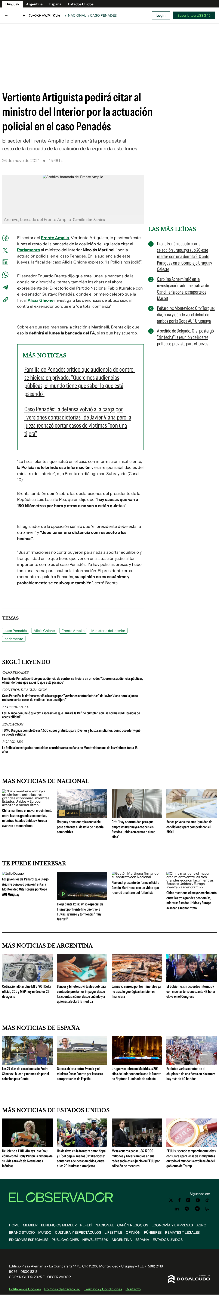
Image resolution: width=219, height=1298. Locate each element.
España (55, 4)
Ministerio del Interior (108, 630)
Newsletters (95, 1240)
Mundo (45, 1232)
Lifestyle (113, 1232)
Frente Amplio (55, 237)
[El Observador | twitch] (207, 1208)
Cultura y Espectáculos (78, 1232)
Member (30, 1225)
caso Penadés (15, 630)
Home (14, 1225)
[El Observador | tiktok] (207, 1200)
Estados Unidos (80, 4)
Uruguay (12, 4)
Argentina (34, 4)
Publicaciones (65, 1240)
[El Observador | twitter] (171, 1200)
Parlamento (28, 249)
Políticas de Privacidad (62, 1289)
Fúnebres (153, 1232)
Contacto (133, 1289)
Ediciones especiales (28, 1240)
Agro (201, 1225)
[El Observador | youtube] (198, 1200)
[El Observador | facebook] (179, 1200)
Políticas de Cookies (25, 1289)
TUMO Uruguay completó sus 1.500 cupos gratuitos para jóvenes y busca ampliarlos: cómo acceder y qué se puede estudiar (71, 732)
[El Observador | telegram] (197, 1208)
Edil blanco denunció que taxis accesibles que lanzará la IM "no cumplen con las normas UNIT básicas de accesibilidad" (71, 715)
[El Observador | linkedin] (176, 1208)
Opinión (133, 1232)
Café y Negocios (132, 1225)
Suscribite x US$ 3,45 (194, 15)
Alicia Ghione (40, 300)
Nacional (77, 15)
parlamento (13, 639)
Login (161, 15)
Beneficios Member (59, 1225)
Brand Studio (22, 1232)
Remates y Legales (182, 1232)
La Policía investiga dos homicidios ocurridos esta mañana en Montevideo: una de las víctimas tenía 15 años (70, 749)
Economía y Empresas (172, 1225)
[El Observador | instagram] (188, 1200)
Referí (86, 1225)
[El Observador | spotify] (186, 1208)
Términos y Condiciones (103, 1289)
